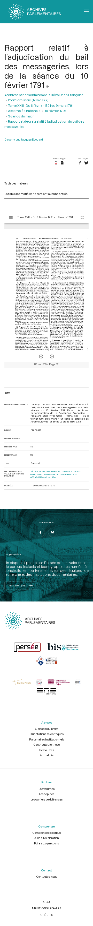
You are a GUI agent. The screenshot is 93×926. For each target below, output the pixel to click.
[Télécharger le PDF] (56, 163)
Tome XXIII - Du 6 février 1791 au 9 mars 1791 (40, 105)
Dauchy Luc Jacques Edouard (23, 139)
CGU (46, 901)
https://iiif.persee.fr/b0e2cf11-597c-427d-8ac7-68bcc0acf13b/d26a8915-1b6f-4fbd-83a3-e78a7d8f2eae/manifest (55, 474)
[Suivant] (52, 356)
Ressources (46, 750)
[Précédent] (41, 356)
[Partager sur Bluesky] (86, 163)
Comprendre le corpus (46, 832)
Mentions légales (46, 908)
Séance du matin (21, 116)
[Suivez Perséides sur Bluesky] (52, 532)
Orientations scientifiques (46, 734)
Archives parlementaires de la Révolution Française (43, 95)
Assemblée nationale (24, 111)
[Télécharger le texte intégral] (62, 163)
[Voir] (47, 85)
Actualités (46, 755)
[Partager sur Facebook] (80, 163)
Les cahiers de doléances (46, 799)
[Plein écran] (82, 217)
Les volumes (46, 788)
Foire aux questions (46, 843)
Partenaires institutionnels (46, 739)
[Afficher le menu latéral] (10, 217)
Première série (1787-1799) (28, 100)
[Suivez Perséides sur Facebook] (40, 532)
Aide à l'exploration (46, 837)
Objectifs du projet (46, 728)
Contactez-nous (46, 876)
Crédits (46, 914)
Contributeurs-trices (46, 744)
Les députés (46, 794)
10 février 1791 (55, 111)
